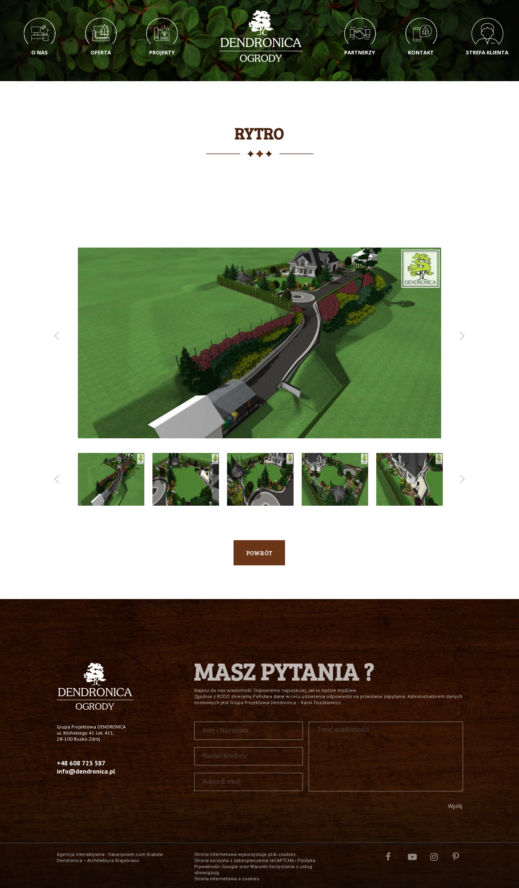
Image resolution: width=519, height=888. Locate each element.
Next (460, 336)
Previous (58, 336)
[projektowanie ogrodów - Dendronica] (95, 707)
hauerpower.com (127, 854)
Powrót (259, 553)
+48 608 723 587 (81, 763)
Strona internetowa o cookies (226, 878)
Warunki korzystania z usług (281, 866)
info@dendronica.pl (86, 771)
